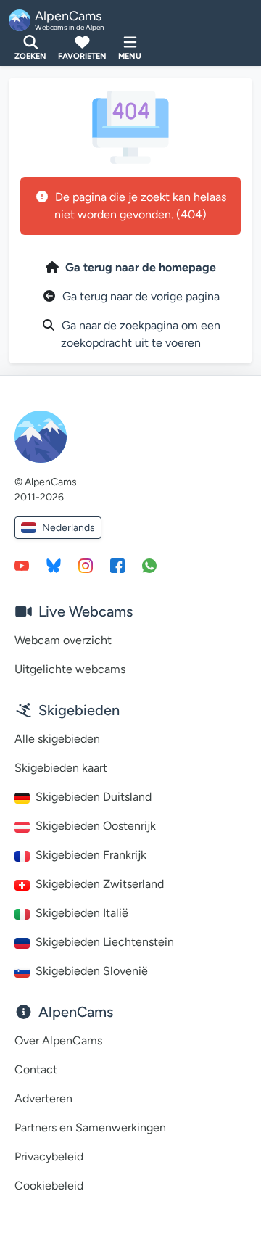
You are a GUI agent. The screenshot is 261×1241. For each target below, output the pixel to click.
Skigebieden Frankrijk (91, 855)
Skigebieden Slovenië (92, 971)
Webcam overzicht (63, 640)
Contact (35, 1069)
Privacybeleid (48, 1156)
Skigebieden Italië (82, 913)
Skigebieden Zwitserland (100, 884)
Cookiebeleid (48, 1185)
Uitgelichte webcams (69, 669)
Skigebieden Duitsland (94, 797)
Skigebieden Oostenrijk (96, 826)
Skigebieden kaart (60, 768)
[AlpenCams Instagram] (85, 565)
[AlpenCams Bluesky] (53, 565)
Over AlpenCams (58, 1040)
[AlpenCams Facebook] (117, 565)
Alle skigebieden (57, 739)
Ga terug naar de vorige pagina (141, 296)
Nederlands (68, 527)
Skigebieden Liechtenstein (105, 942)
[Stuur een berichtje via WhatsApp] (149, 565)
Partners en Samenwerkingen (90, 1127)
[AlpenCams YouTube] (21, 565)
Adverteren (43, 1098)
